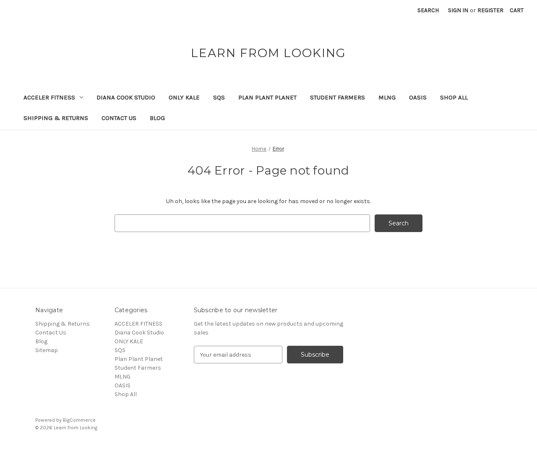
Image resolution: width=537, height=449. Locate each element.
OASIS (418, 97)
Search (428, 10)
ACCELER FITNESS (49, 97)
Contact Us (119, 118)
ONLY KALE (184, 97)
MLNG (387, 97)
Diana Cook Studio (125, 97)
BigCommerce (79, 420)
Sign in (458, 10)
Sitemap (46, 350)
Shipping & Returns (55, 118)
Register (490, 10)
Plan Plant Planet (267, 97)
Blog (157, 118)
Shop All (454, 97)
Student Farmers (337, 97)
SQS (219, 97)
